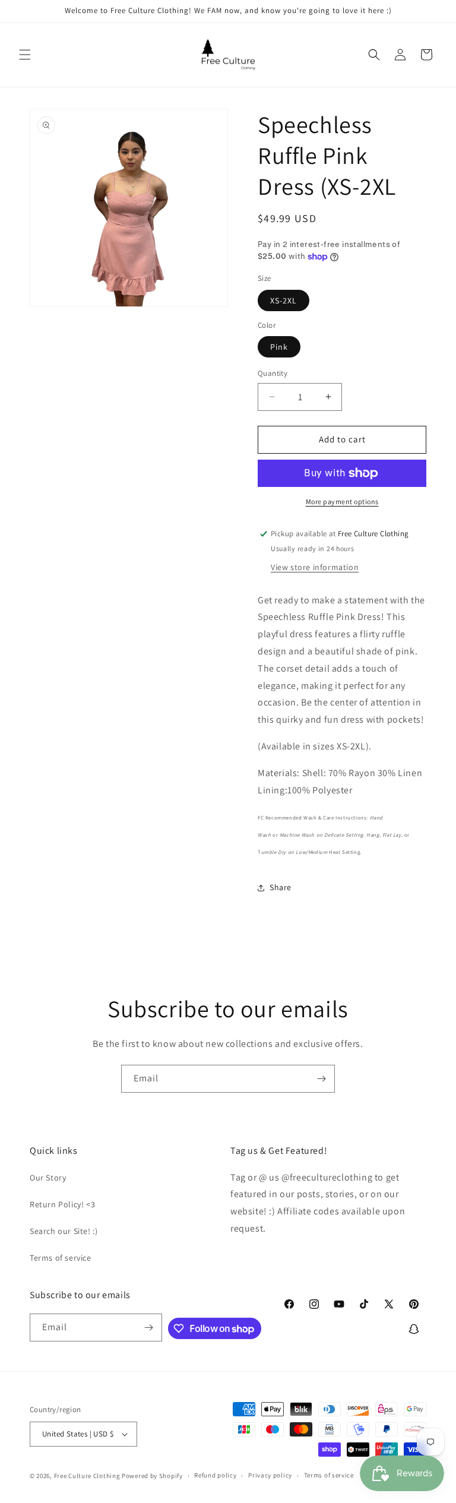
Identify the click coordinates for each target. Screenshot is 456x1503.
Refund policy (215, 1475)
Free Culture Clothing (87, 1476)
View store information (315, 567)
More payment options (342, 501)
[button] (25, 55)
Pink (279, 346)
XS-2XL (283, 300)
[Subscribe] (321, 1079)
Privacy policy (270, 1475)
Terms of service (60, 1257)
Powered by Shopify (152, 1476)
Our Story (48, 1177)
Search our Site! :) (63, 1231)
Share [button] (281, 887)
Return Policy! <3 (62, 1204)
